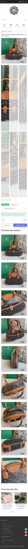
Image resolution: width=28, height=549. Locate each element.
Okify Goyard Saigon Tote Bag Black (21, 505)
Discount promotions (8, 532)
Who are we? (6, 524)
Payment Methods (7, 530)
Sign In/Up (17, 26)
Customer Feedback (8, 526)
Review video (6, 528)
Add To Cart (20, 225)
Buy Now (7, 225)
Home (5, 31)
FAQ (4, 542)
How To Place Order (8, 540)
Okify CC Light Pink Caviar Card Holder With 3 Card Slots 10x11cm (7, 507)
